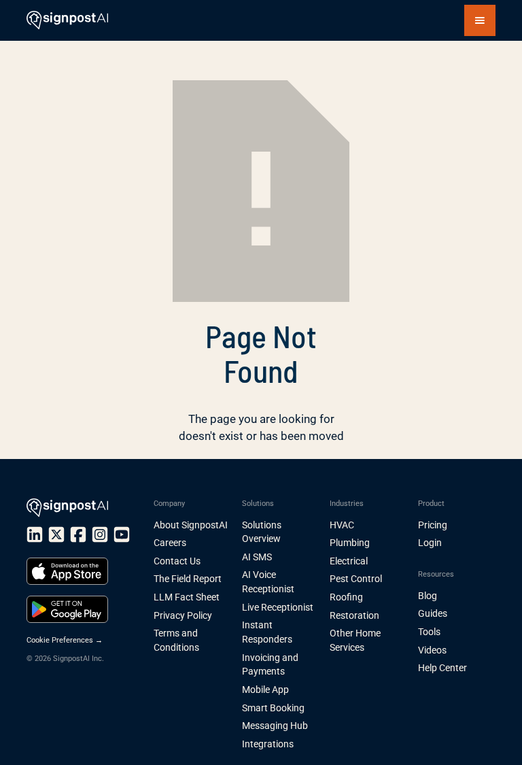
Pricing (432, 525)
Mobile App (265, 689)
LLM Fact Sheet (187, 597)
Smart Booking (273, 707)
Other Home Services (355, 640)
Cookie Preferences (65, 640)
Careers (170, 542)
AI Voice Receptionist (268, 581)
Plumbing (350, 542)
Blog (427, 595)
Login (430, 542)
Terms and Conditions (176, 640)
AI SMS (257, 556)
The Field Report (188, 578)
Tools (429, 631)
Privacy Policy (183, 615)
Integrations (268, 743)
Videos (432, 650)
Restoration (354, 615)
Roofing (346, 597)
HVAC (342, 525)
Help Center (442, 667)
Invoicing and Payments (270, 664)
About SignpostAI (191, 525)
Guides (432, 613)
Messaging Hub (275, 725)
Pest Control (356, 578)
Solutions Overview (261, 532)
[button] (479, 20)
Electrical (349, 561)
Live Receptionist (277, 607)
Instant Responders (267, 632)
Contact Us (177, 561)
